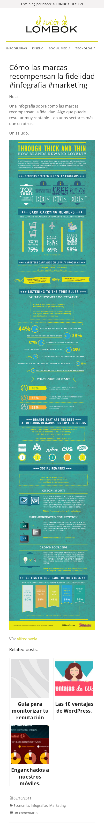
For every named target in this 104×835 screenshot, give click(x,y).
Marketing (57, 805)
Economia (21, 805)
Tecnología (85, 48)
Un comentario (25, 812)
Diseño (38, 48)
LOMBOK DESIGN (69, 4)
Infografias (16, 48)
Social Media (59, 48)
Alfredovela (27, 639)
